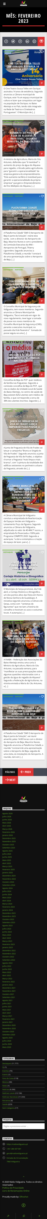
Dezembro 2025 (9, 838)
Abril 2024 (6, 900)
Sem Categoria (8, 1108)
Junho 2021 (7, 1006)
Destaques (8, 52)
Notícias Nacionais (10, 1097)
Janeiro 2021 (7, 1022)
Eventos (5, 1071)
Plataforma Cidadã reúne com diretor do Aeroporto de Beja (23, 210)
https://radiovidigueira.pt (17, 1144)
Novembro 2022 (9, 953)
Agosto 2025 (7, 851)
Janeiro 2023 (7, 947)
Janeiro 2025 (7, 872)
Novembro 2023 (9, 916)
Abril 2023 (6, 938)
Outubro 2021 (8, 994)
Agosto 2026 (7, 813)
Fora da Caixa (8, 1078)
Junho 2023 (7, 932)
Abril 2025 (6, 863)
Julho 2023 (6, 929)
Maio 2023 (6, 935)
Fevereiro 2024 (8, 907)
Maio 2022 (6, 972)
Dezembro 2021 (9, 988)
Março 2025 (7, 866)
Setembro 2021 (8, 997)
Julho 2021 (6, 1003)
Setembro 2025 (8, 848)
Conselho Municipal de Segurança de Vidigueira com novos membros (23, 284)
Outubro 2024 (8, 882)
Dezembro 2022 (9, 950)
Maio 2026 (6, 823)
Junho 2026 (7, 819)
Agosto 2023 (7, 925)
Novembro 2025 (9, 841)
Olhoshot (23, 1196)
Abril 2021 (6, 1013)
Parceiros (6, 1100)
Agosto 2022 (7, 963)
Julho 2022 (6, 966)
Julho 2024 (6, 891)
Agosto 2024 (7, 888)
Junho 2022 (7, 969)
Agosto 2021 (7, 1000)
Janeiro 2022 (7, 985)
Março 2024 (7, 904)
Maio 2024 (6, 897)
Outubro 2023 (8, 919)
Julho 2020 (6, 1041)
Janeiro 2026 (7, 835)
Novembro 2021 (9, 991)
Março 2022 (7, 978)
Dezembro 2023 (9, 913)
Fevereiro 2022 (8, 981)
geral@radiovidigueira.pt (17, 1153)
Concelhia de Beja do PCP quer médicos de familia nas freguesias (23, 358)
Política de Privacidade (13, 1187)
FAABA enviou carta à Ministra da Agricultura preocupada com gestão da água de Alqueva (23, 637)
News (4, 1086)
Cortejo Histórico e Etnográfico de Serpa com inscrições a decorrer (23, 567)
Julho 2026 (6, 816)
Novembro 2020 (9, 1028)
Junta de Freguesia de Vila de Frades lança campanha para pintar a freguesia (23, 425)
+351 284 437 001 (14, 1149)
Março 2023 (7, 941)
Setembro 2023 (8, 922)
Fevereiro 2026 (8, 832)
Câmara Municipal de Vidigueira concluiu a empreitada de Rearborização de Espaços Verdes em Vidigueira (23, 493)
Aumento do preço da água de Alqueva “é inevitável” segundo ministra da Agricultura (23, 137)
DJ (3, 1067)
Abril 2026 (6, 826)
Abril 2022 (6, 975)
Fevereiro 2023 (8, 944)
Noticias (19, 52)
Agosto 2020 (7, 1038)
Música (5, 1082)
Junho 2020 (7, 1044)
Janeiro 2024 (7, 910)
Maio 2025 (6, 860)
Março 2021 (7, 1016)
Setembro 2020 (8, 1034)
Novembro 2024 (9, 879)
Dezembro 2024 (9, 875)
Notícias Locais (8, 1093)
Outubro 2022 (8, 957)
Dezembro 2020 (9, 1025)
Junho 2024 (7, 894)
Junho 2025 (7, 857)
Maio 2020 (6, 1047)
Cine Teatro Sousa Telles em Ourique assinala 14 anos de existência (24, 66)
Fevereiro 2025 (8, 869)
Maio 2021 (6, 1010)
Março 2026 (7, 829)
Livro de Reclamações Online (15, 1190)
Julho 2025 (6, 854)
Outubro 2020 (8, 1031)
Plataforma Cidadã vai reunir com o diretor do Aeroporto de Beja (23, 711)
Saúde (5, 1104)
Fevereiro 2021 (8, 1019)
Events (5, 1074)
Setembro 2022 (8, 960)
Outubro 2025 (8, 844)
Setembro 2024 (8, 885)
